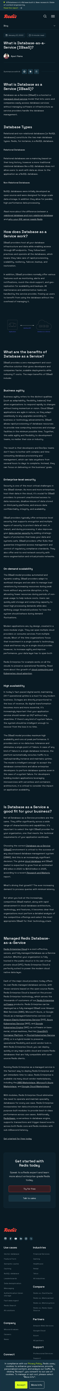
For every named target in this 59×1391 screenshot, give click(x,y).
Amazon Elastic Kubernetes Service (22, 1019)
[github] (5, 1239)
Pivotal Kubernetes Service (40, 1035)
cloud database (33, 861)
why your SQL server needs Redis (25, 219)
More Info (36, 1385)
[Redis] (10, 16)
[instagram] (26, 1239)
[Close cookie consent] (54, 1364)
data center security (19, 533)
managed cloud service (15, 99)
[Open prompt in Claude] (30, 71)
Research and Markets (38, 872)
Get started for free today (18, 1138)
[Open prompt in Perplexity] (36, 71)
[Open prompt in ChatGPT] (24, 71)
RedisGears (9, 1118)
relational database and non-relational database (28, 215)
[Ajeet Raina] (13, 56)
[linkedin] (21, 1239)
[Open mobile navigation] (53, 16)
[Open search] (45, 16)
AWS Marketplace (26, 1082)
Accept (21, 1385)
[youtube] (16, 1239)
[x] (31, 1239)
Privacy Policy (35, 1363)
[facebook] (10, 1239)
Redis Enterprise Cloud (15, 949)
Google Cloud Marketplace (35, 1086)
